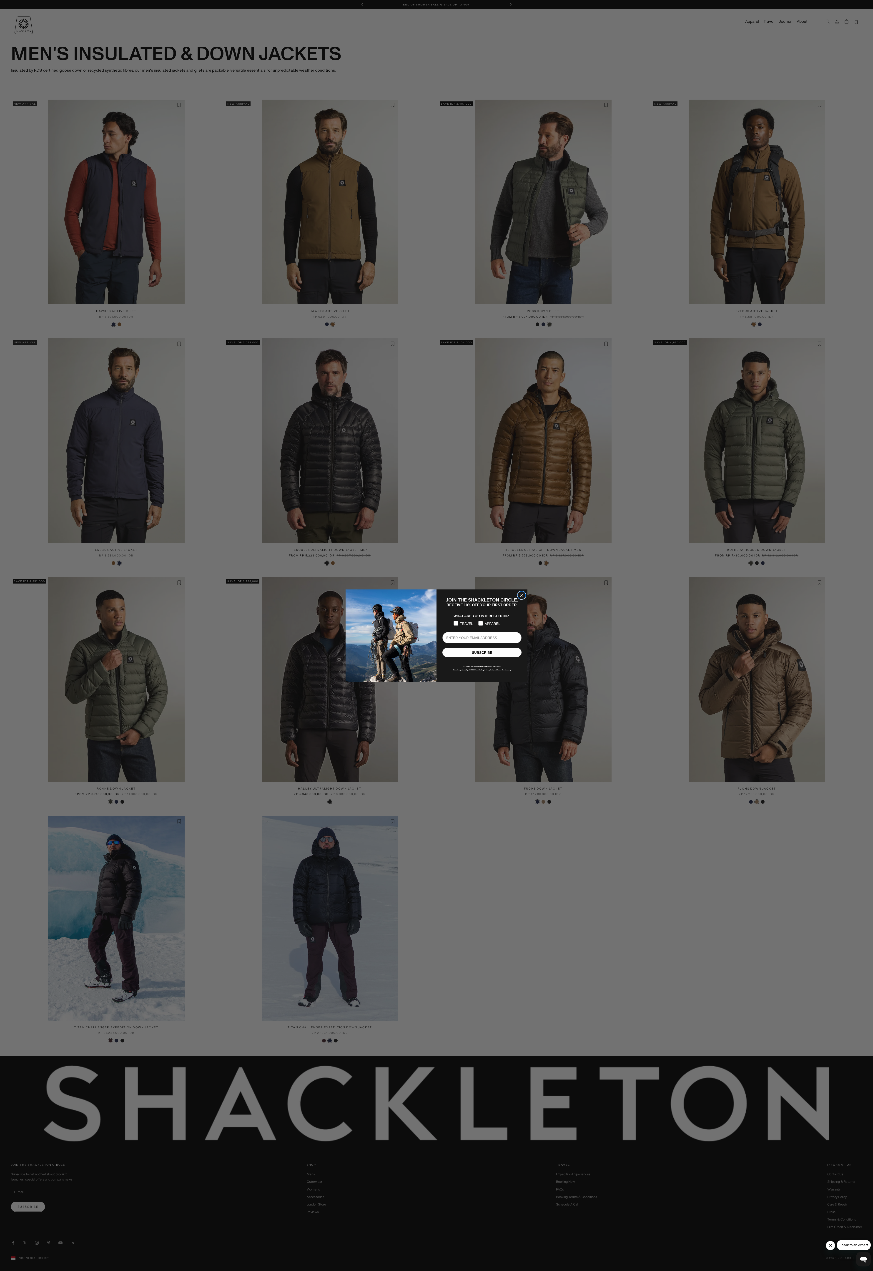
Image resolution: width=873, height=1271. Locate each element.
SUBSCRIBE (482, 652)
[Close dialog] (522, 595)
